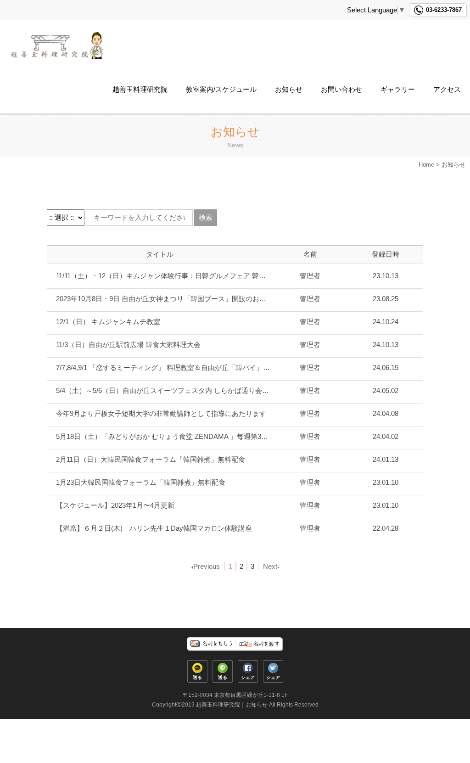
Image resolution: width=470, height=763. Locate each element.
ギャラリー (397, 89)
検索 (206, 217)
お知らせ (288, 89)
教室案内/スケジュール (221, 89)
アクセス (447, 89)
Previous (206, 566)
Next (270, 566)
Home (426, 164)
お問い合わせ (341, 89)
